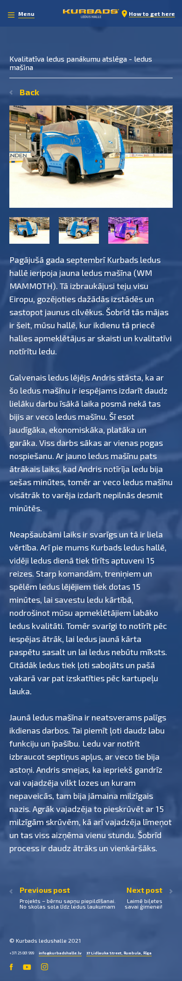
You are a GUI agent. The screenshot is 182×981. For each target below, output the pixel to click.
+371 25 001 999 (21, 953)
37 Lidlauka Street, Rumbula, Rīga (119, 953)
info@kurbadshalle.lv (60, 953)
